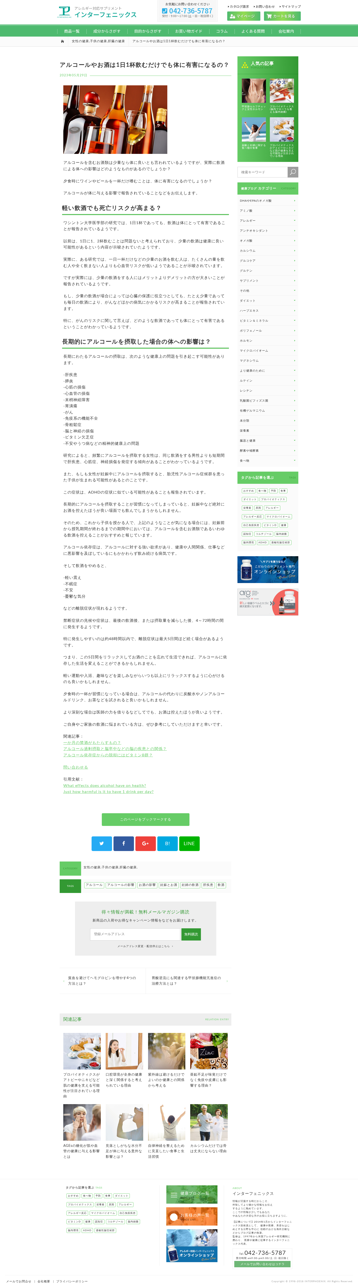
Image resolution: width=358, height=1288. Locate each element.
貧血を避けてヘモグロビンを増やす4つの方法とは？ (102, 980)
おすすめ (248, 491)
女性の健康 (80, 41)
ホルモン (246, 340)
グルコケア (248, 260)
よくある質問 (253, 31)
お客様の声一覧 (194, 1217)
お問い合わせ (265, 6)
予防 (273, 491)
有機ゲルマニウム (252, 410)
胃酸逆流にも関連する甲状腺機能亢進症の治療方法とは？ (186, 980)
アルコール (94, 885)
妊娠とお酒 (168, 885)
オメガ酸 (246, 240)
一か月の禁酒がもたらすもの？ (92, 743)
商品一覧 (72, 31)
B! (167, 843)
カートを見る (282, 16)
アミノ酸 (246, 210)
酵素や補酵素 (249, 450)
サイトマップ (291, 6)
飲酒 (221, 885)
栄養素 (244, 430)
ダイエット (250, 499)
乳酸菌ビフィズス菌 (254, 400)
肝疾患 (208, 885)
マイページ (244, 16)
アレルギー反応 (252, 516)
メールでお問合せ (18, 1281)
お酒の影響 (147, 885)
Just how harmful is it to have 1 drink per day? (108, 792)
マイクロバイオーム (254, 350)
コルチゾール (264, 534)
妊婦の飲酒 (190, 885)
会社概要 (44, 1281)
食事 (283, 491)
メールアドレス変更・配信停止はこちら (144, 946)
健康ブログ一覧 (194, 1195)
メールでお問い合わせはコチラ (262, 1264)
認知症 (247, 534)
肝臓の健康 (116, 41)
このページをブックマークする (145, 819)
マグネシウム (249, 360)
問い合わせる (75, 767)
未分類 (244, 420)
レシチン (246, 390)
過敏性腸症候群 (280, 542)
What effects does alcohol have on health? (104, 786)
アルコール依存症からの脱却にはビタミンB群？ (108, 755)
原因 (258, 508)
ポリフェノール (251, 330)
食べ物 (262, 491)
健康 (283, 525)
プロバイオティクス (273, 499)
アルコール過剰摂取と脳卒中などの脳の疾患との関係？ (115, 749)
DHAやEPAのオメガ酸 (256, 200)
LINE (189, 843)
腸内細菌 (281, 534)
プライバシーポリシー (72, 1281)
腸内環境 (248, 542)
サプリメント (249, 280)
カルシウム (248, 250)
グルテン (246, 270)
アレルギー (272, 508)
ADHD (262, 542)
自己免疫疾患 (251, 525)
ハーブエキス (249, 310)
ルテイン (246, 380)
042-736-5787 (187, 10)
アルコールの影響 (120, 885)
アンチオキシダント (254, 230)
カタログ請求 (239, 6)
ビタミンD (270, 525)
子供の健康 (98, 41)
